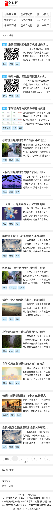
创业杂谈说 (10, 19)
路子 (5, 223)
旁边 (17, 351)
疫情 (5, 255)
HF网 (28, 497)
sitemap (20, 494)
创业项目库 (10, 14)
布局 (11, 96)
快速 (19, 415)
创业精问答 (26, 14)
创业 (17, 160)
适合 (11, 319)
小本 (5, 160)
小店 (5, 319)
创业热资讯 (43, 14)
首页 (4, 35)
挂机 (5, 64)
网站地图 (32, 494)
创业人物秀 (26, 25)
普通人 (5, 415)
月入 (17, 383)
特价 (14, 128)
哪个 (17, 192)
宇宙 (17, 96)
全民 (5, 447)
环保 (11, 192)
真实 (17, 223)
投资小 (21, 287)
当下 (17, 255)
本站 (21, 128)
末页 (26, 461)
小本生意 (12, 287)
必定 (11, 351)
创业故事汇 (43, 25)
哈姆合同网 (7, 485)
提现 (17, 447)
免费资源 (6, 128)
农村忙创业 (43, 19)
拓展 (11, 64)
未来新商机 (10, 25)
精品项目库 (26, 19)
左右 (17, 64)
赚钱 (11, 160)
